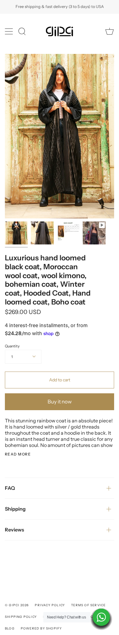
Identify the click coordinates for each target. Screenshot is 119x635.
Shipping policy (21, 617)
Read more (18, 454)
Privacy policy (50, 605)
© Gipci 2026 (17, 605)
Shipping (15, 509)
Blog (10, 628)
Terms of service (88, 605)
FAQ (10, 488)
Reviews (14, 530)
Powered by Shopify (41, 628)
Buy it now (60, 402)
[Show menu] (9, 31)
